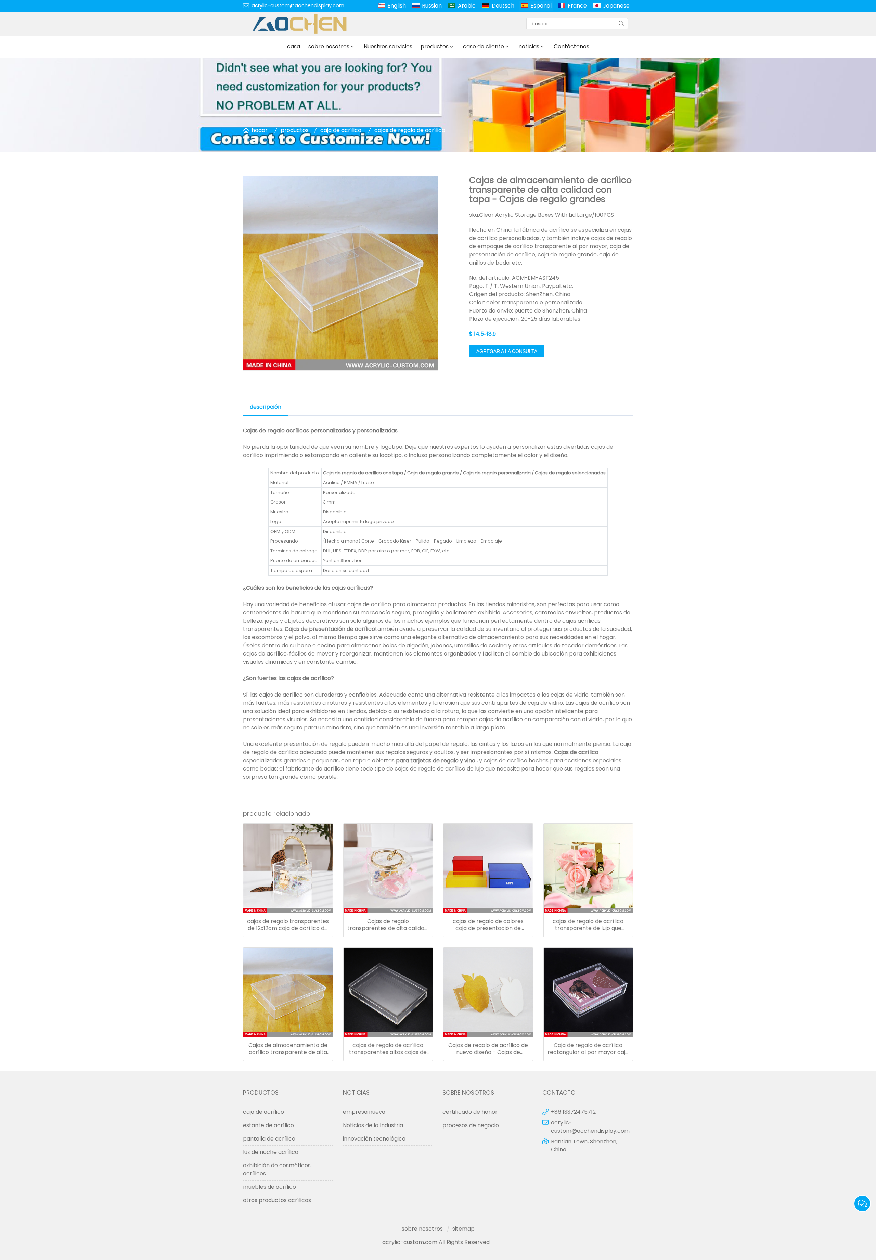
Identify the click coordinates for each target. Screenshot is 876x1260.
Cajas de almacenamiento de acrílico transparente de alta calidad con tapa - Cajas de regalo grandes (287, 1049)
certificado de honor (470, 1112)
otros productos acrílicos (277, 1200)
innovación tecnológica (374, 1139)
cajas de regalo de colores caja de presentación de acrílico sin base (488, 925)
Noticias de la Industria (373, 1125)
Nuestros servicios (388, 46)
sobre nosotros (328, 46)
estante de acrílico (268, 1125)
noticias (528, 46)
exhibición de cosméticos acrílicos (277, 1169)
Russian (432, 6)
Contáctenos (571, 46)
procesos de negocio (470, 1125)
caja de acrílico (340, 130)
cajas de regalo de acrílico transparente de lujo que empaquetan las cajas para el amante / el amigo (588, 925)
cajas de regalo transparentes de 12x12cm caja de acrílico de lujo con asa (288, 925)
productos (435, 46)
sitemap (463, 1229)
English (396, 6)
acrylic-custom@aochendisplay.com (298, 5)
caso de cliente (483, 46)
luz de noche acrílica (270, 1152)
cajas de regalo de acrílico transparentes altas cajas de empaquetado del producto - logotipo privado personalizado (388, 1049)
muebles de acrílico (269, 1187)
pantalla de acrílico (269, 1139)
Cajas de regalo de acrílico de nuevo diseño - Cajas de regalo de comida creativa (488, 1049)
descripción (265, 407)
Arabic (467, 6)
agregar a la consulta (506, 351)
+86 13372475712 (573, 1112)
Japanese (616, 6)
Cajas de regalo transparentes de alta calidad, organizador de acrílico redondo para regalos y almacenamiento (388, 925)
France (577, 6)
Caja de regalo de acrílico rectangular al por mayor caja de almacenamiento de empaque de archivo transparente (588, 1049)
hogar (260, 130)
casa (293, 46)
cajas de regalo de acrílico (409, 130)
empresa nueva (364, 1112)
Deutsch (503, 6)
